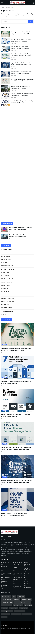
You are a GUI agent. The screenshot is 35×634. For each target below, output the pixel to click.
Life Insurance (6, 291)
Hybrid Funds (5, 285)
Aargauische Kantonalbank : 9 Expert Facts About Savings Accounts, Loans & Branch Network (21, 64)
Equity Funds (5, 272)
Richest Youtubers (7, 301)
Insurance (4, 288)
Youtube (4, 314)
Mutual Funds (6, 295)
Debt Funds (5, 262)
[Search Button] (30, 21)
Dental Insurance (7, 266)
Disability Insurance (8, 269)
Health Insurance (7, 279)
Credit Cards (5, 256)
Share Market (5, 304)
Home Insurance (6, 282)
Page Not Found (9, 7)
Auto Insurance (6, 250)
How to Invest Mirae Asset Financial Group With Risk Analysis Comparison (20, 235)
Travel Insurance (7, 311)
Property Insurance (7, 298)
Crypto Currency (6, 259)
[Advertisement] (17, 127)
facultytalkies (4, 630)
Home (2, 7)
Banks (3, 253)
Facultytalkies (8, 628)
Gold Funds (5, 275)
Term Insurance (6, 308)
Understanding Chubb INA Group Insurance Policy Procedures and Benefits (20, 228)
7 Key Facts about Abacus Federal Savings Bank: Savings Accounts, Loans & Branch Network (21, 55)
